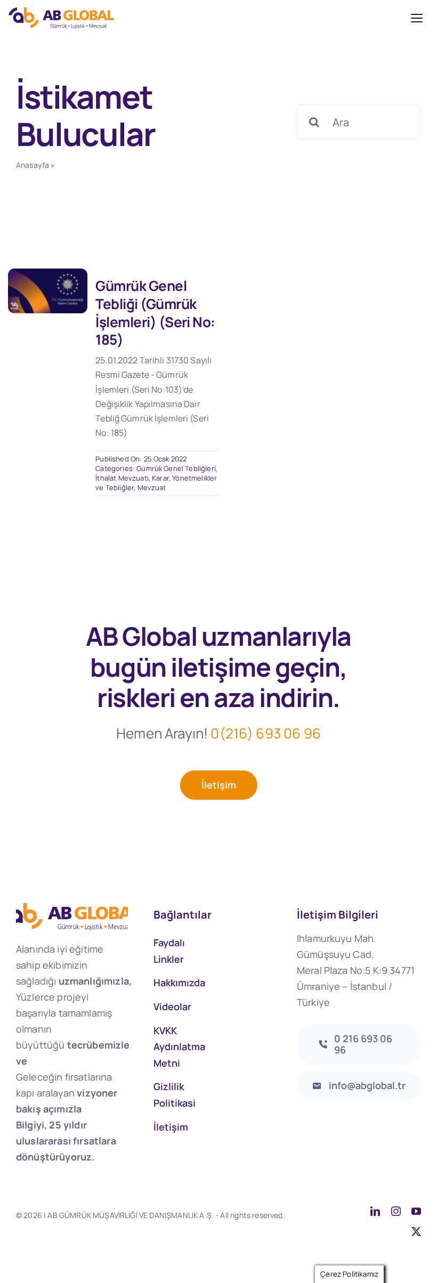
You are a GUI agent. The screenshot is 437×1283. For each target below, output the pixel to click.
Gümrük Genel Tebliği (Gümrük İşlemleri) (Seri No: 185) (155, 312)
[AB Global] (207, 17)
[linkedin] (375, 1211)
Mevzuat (151, 487)
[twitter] (416, 1231)
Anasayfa (32, 165)
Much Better (110, 1227)
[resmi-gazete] (47, 273)
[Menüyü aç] (416, 18)
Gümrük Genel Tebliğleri (176, 468)
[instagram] (396, 1211)
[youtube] (416, 1211)
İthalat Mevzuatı (122, 478)
